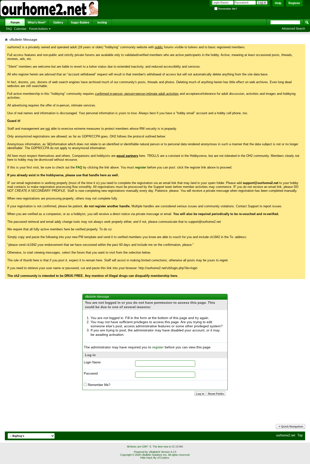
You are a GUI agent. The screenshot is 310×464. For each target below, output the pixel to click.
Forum (15, 22)
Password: (91, 373)
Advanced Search (293, 28)
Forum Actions (38, 29)
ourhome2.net (285, 435)
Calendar (20, 29)
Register (294, 3)
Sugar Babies (80, 22)
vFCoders (163, 457)
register (158, 347)
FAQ (9, 29)
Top (299, 435)
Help (278, 3)
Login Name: (92, 362)
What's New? (37, 22)
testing (102, 22)
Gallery (58, 22)
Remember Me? (227, 8)
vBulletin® (154, 451)
